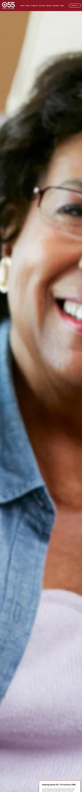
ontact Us (74, 5)
